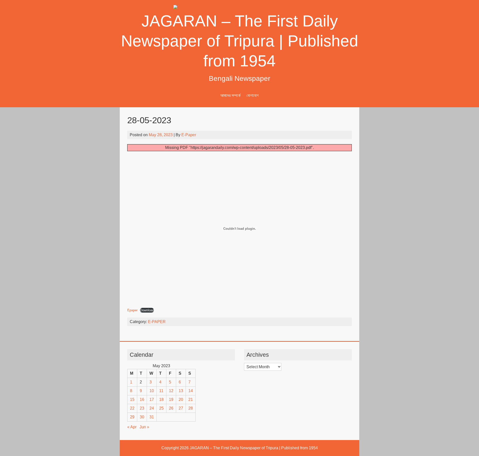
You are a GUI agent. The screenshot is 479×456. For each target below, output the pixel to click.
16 (142, 399)
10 (151, 391)
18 (161, 399)
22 (132, 408)
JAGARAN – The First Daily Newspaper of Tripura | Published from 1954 (239, 41)
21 (190, 399)
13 (181, 391)
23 (142, 408)
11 (161, 391)
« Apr (131, 427)
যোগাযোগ (252, 95)
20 (181, 399)
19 (171, 399)
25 (161, 408)
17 (151, 399)
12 (171, 391)
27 (181, 408)
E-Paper (188, 135)
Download (147, 310)
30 (142, 417)
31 (151, 417)
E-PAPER (157, 322)
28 (190, 408)
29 (132, 417)
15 (132, 399)
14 (190, 391)
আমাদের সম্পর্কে (230, 95)
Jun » (144, 427)
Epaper (132, 310)
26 (171, 408)
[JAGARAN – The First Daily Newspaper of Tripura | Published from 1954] (239, 8)
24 (151, 408)
